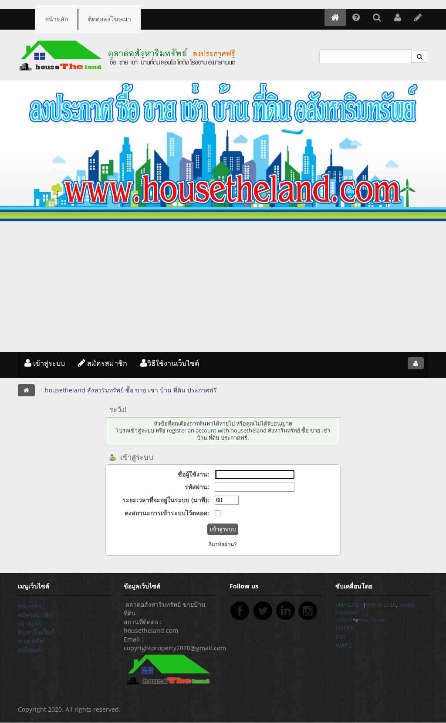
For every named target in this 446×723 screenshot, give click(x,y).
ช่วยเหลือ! (31, 641)
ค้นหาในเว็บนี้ (36, 632)
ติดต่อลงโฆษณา (109, 19)
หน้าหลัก (56, 19)
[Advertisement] (223, 287)
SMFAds (343, 620)
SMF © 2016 (381, 605)
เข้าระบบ (30, 623)
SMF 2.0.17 (348, 605)
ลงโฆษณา (32, 649)
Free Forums (372, 620)
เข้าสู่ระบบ (48, 363)
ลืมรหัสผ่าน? (223, 544)
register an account (191, 430)
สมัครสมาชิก (106, 363)
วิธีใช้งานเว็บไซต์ (173, 363)
